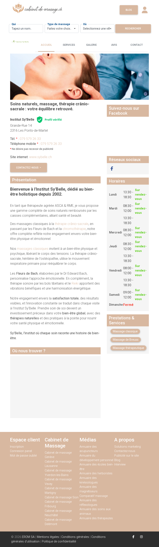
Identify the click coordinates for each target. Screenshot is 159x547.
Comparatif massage (94, 496)
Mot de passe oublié (23, 455)
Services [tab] (69, 44)
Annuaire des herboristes (96, 473)
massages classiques (32, 249)
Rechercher (133, 28)
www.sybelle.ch (40, 157)
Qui (14, 24)
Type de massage (58, 24)
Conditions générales (75, 537)
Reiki (75, 283)
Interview (120, 464)
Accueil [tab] (46, 44)
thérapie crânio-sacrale (71, 224)
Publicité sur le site (126, 455)
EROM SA (28, 537)
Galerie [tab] (91, 44)
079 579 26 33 (30, 139)
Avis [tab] (114, 44)
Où (85, 24)
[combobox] (62, 28)
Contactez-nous (27, 167)
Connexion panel (21, 451)
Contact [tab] (136, 44)
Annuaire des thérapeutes (96, 518)
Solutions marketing (127, 446)
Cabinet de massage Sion (61, 497)
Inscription (17, 446)
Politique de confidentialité (59, 541)
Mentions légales (48, 537)
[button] (112, 168)
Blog (129, 9)
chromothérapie (74, 229)
